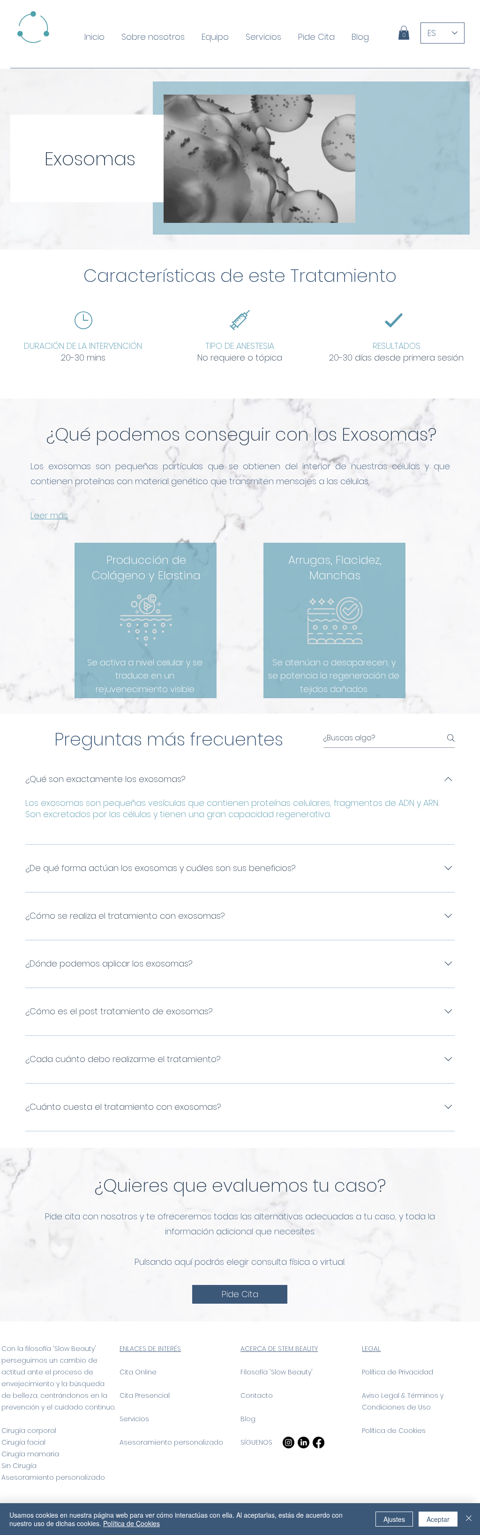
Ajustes (394, 1519)
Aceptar (438, 1519)
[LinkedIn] (303, 1442)
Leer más (49, 515)
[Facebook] (318, 1442)
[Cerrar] (468, 1519)
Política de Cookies (394, 1430)
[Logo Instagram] (288, 1442)
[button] (404, 33)
